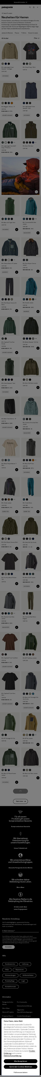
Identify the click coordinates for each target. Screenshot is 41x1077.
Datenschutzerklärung (12, 1056)
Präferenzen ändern (20, 1072)
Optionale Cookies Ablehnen (20, 1067)
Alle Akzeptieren (20, 1061)
